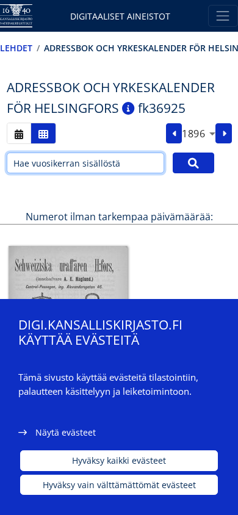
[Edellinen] (174, 133)
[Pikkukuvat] (43, 133)
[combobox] (198, 133)
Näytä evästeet (65, 432)
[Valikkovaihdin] (223, 15)
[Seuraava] (223, 133)
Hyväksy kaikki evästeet (119, 460)
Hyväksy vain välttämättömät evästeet (119, 485)
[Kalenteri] (19, 133)
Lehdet (16, 48)
